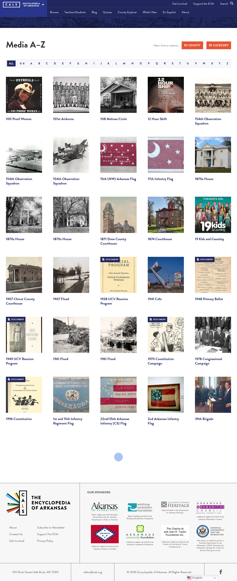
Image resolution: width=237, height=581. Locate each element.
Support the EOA (203, 3)
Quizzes (107, 12)
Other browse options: (166, 45)
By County (192, 45)
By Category (219, 45)
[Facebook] (221, 572)
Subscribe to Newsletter (51, 527)
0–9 (22, 63)
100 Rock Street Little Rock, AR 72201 (35, 572)
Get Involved (179, 3)
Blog (94, 12)
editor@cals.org (93, 572)
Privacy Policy (45, 541)
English (197, 577)
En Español (169, 12)
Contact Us (16, 534)
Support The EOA (47, 534)
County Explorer (127, 12)
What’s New (150, 12)
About (185, 12)
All (11, 63)
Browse (54, 12)
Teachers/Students (75, 12)
